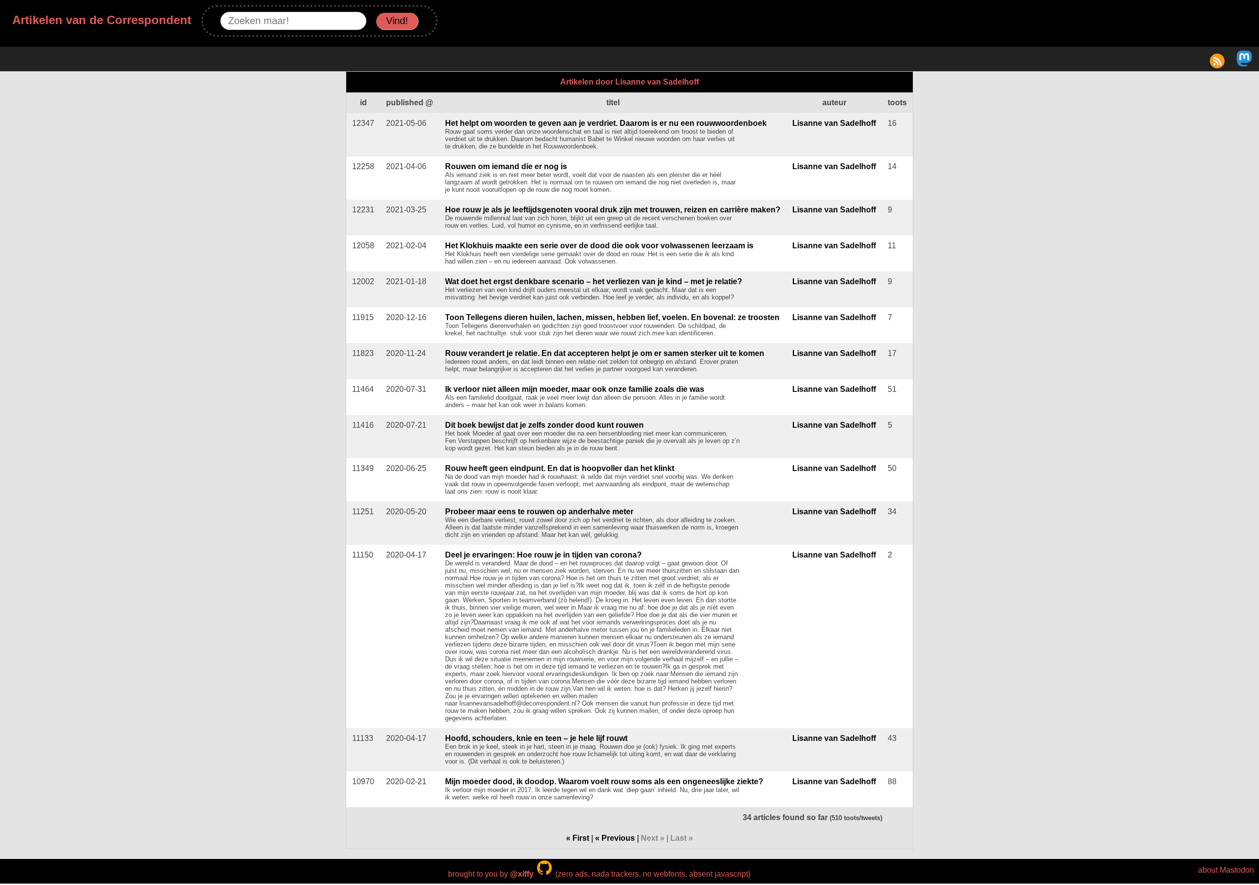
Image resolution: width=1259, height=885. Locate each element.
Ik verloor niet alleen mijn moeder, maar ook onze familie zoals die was (574, 389)
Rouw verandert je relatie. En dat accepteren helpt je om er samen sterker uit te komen (604, 353)
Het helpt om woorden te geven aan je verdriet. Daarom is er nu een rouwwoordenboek (606, 123)
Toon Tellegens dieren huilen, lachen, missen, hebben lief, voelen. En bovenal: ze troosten (612, 317)
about (1208, 870)
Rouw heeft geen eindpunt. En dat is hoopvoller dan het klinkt (559, 468)
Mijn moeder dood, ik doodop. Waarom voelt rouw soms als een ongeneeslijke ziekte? (604, 781)
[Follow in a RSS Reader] (1217, 64)
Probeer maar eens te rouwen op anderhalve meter (539, 511)
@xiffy (522, 874)
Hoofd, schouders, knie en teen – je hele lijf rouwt (536, 738)
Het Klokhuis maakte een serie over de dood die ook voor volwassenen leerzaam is (599, 245)
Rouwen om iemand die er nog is (506, 166)
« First (577, 838)
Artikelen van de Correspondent (101, 20)
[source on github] (544, 874)
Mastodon (1237, 870)
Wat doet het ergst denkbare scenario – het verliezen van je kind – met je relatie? (593, 281)
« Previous (615, 838)
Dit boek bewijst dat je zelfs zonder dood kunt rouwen (544, 425)
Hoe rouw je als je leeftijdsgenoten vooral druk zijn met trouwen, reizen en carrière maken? (612, 210)
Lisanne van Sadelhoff (834, 123)
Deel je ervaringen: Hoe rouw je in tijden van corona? (543, 555)
